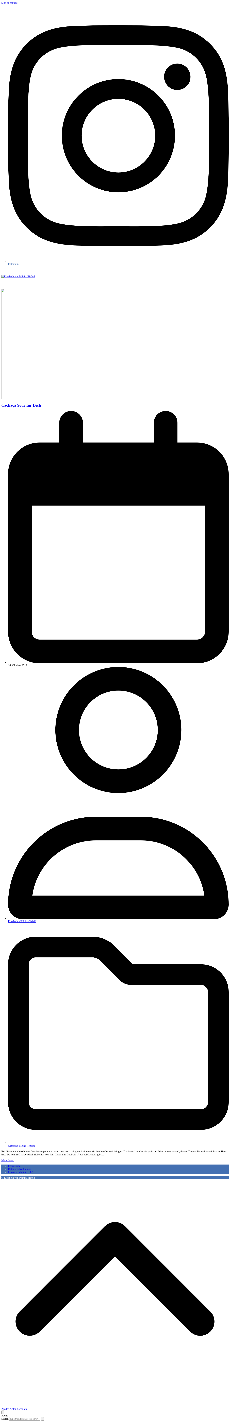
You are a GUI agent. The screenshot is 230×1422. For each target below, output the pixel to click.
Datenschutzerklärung (19, 1169)
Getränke (13, 1145)
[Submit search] (42, 1419)
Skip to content (9, 2)
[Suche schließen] (2, 1412)
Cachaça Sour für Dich (21, 405)
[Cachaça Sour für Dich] (83, 398)
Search (5, 1418)
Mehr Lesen (7, 1160)
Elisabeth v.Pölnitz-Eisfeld (22, 921)
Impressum (14, 1166)
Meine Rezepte (27, 1145)
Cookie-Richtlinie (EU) (20, 1172)
